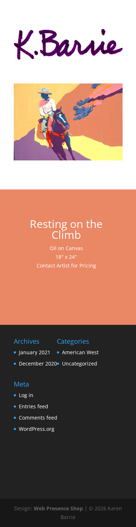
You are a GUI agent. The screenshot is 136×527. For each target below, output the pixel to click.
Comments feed (38, 417)
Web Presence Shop (58, 508)
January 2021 (34, 352)
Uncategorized (79, 363)
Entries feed (33, 406)
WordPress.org (36, 428)
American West (80, 352)
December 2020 (38, 363)
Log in (26, 395)
